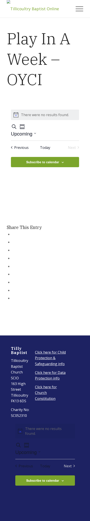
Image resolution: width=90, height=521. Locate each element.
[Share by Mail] (13, 298)
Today (45, 147)
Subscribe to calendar (42, 162)
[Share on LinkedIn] (13, 266)
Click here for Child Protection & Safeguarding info (50, 358)
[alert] (45, 115)
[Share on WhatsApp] (13, 250)
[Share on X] (13, 242)
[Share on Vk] (13, 282)
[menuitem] (77, 8)
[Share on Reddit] (13, 290)
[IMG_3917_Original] (37, 8)
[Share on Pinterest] (13, 258)
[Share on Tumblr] (13, 274)
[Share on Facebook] (13, 234)
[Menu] (77, 8)
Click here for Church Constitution (46, 393)
